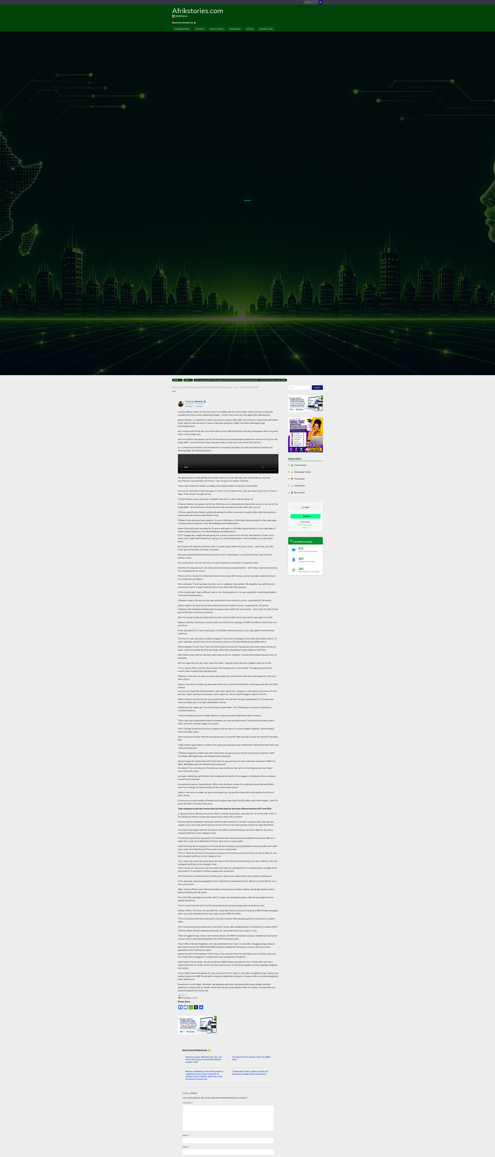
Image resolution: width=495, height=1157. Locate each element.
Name (185, 1135)
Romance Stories (216, 29)
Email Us (305, 528)
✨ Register (306, 516)
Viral (174, 391)
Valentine (198, 401)
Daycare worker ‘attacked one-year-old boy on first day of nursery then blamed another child (204, 1059)
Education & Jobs (266, 29)
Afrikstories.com (197, 10)
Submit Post (298, 485)
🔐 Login (305, 507)
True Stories (298, 479)
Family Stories (298, 465)
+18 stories (199, 29)
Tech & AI (249, 29)
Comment (187, 1103)
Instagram (199, 406)
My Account (298, 492)
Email (185, 1147)
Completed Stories (182, 29)
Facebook (188, 406)
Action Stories (234, 29)
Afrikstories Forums (301, 472)
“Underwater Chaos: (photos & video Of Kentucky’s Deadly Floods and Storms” (250, 1072)
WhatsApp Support (305, 525)
